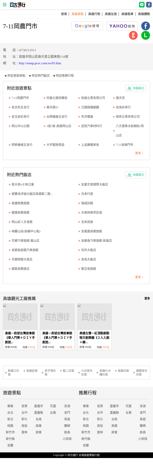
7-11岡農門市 (20, 97)
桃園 (10, 425)
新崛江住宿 (13, 372)
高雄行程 (94, 14)
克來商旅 (87, 221)
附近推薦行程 (65, 75)
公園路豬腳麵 (90, 107)
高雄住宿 (111, 14)
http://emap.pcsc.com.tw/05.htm (40, 63)
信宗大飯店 (88, 250)
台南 (39, 419)
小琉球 (67, 438)
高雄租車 (127, 14)
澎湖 (67, 406)
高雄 (39, 425)
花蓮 (53, 406)
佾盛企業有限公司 (93, 97)
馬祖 (67, 419)
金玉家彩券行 (20, 116)
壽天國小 (52, 107)
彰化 (24, 419)
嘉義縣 (38, 412)
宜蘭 (10, 445)
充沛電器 (87, 116)
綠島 (67, 432)
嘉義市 (38, 406)
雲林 (24, 432)
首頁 (64, 14)
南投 (24, 425)
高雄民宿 (32, 370)
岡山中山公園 (20, 126)
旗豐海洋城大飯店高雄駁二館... (32, 193)
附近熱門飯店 (41, 75)
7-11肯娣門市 (124, 144)
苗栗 (24, 406)
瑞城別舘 (87, 203)
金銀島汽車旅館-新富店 (96, 240)
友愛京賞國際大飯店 (94, 184)
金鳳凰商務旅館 (91, 231)
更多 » (139, 153)
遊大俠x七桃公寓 (23, 184)
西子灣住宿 (50, 372)
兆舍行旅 (87, 193)
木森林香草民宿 (91, 212)
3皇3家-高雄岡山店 (58, 126)
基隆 (10, 406)
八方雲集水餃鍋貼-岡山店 (130, 130)
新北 (10, 419)
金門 (67, 412)
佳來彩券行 (123, 107)
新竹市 (10, 432)
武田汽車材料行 (91, 126)
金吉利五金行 (20, 107)
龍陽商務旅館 (20, 212)
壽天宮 (120, 97)
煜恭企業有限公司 (128, 116)
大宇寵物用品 (55, 144)
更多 (147, 298)
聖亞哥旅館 (88, 268)
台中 (24, 412)
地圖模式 (138, 88)
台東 (53, 412)
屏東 (39, 432)
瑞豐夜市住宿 (141, 372)
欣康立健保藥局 (56, 97)
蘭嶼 (67, 425)
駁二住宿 (68, 370)
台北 (10, 412)
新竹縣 (10, 438)
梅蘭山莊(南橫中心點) (26, 231)
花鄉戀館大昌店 (22, 259)
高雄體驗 (144, 14)
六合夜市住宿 (86, 372)
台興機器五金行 (56, 116)
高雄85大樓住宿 (105, 372)
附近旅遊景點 (16, 75)
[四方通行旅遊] (17, 6)
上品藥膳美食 (90, 144)
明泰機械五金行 (22, 144)
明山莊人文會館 (22, 221)
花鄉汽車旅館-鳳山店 (25, 240)
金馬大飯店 (88, 259)
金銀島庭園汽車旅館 (25, 250)
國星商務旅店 (20, 268)
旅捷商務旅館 (20, 203)
